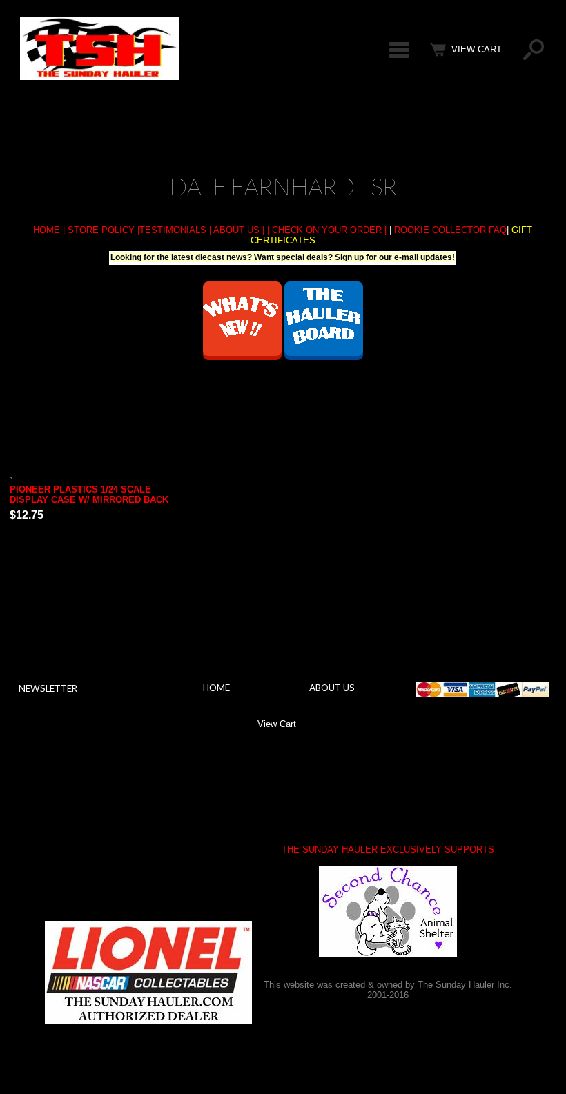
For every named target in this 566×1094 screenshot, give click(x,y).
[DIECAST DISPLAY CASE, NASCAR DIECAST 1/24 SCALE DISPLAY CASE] (94, 476)
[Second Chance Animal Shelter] (387, 911)
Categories (399, 49)
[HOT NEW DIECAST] (242, 357)
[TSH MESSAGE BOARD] (323, 357)
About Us (332, 687)
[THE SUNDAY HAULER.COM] (99, 77)
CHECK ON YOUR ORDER (327, 230)
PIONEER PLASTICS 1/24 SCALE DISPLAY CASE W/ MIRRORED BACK (89, 494)
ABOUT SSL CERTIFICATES (92, 840)
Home (216, 687)
